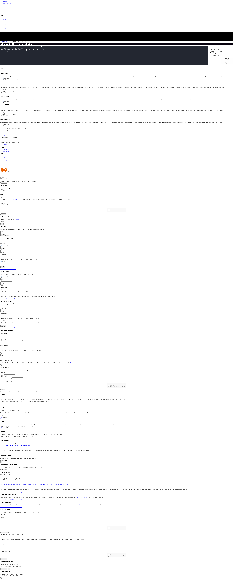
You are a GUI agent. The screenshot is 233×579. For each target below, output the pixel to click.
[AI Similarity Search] (27, 49)
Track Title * (3, 372)
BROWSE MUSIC (6, 18)
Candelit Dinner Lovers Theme (5, 119)
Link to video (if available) (5, 378)
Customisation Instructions (6, 381)
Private (3, 261)
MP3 (1, 404)
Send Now (6, 345)
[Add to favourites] (36, 49)
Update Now (3, 325)
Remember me (5, 193)
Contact (2, 180)
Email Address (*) (4, 189)
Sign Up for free (16, 188)
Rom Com (5, 135)
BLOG (4, 26)
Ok (1, 364)
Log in (4, 4)
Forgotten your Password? (25, 188)
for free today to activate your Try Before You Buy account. (14, 484)
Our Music (6, 41)
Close (2, 345)
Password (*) (3, 190)
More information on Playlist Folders (8, 269)
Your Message (3, 339)
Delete (6, 460)
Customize (3, 389)
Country (2, 206)
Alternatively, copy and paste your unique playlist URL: (12, 340)
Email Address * (3, 333)
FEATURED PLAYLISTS (7, 19)
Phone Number (3, 376)
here (70, 362)
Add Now (2, 248)
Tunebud (16, 163)
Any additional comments (5, 524)
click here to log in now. (16, 199)
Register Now (3, 214)
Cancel (2, 460)
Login (2, 194)
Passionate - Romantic (7, 140)
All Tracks (11, 41)
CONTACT (5, 27)
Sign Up (4, 6)
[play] (2, 171)
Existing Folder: (5, 245)
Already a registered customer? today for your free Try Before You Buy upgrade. (48, 484)
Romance (7, 81)
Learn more (39, 181)
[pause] (5, 171)
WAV (1, 405)
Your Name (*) (3, 202)
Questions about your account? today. (11, 453)
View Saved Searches (5, 235)
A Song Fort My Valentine (4, 96)
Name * (2, 373)
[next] (9, 171)
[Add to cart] (39, 49)
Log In (4, 12)
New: (3, 249)
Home (1, 41)
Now (1, 279)
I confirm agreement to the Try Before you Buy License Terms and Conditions (18, 426)
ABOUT (4, 24)
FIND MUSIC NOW (7, 3)
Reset (2, 223)
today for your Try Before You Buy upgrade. (12, 492)
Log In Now (17, 219)
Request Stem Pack (4, 532)
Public (3, 257)
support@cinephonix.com (81, 497)
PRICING (5, 28)
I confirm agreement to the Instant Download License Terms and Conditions (18, 436)
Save (2, 355)
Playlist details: (3, 308)
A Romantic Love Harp (4, 73)
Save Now (3, 234)
